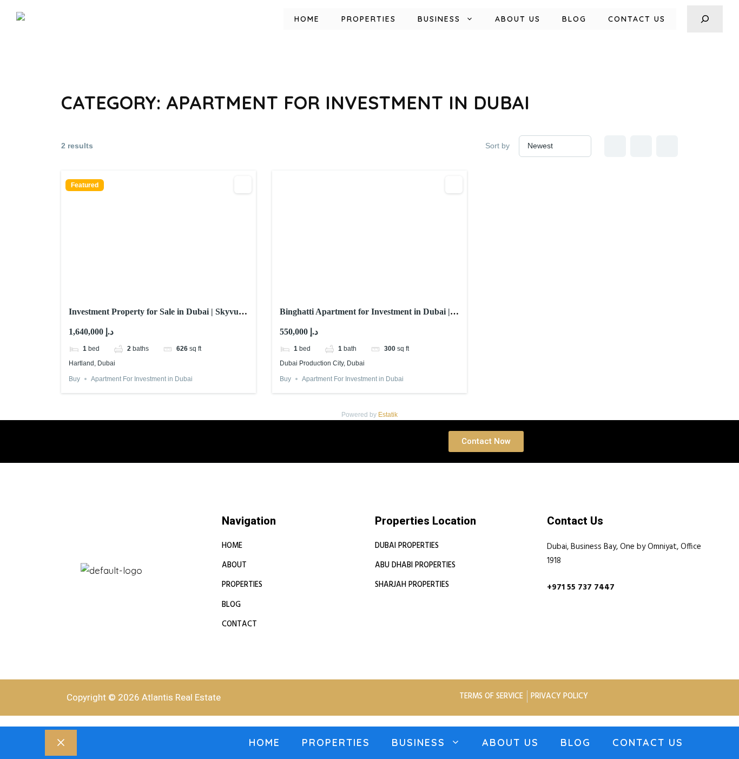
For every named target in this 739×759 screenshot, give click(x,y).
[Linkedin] (72, 557)
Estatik (388, 414)
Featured (84, 185)
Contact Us (636, 19)
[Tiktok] (150, 557)
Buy (74, 379)
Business (439, 19)
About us (517, 19)
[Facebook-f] (98, 557)
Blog (574, 19)
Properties (368, 19)
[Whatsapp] (124, 557)
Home (307, 19)
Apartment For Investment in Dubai (142, 379)
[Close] (61, 743)
